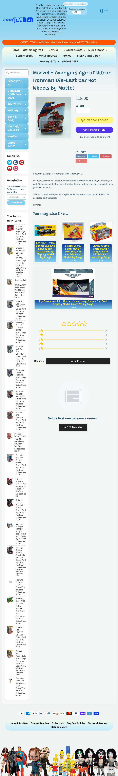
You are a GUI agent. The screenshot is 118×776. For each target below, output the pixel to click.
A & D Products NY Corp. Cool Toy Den (54, 764)
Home (15, 50)
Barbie (55, 51)
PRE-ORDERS (70, 61)
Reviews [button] (39, 361)
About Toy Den (19, 723)
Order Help (58, 723)
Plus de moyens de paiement (94, 137)
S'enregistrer (81, 4)
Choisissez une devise (77, 9)
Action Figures (34, 51)
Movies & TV (50, 62)
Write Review (78, 361)
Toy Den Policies (76, 723)
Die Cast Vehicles (18, 128)
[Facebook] (15, 162)
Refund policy (59, 727)
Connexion (69, 4)
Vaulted (13, 136)
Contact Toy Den (40, 723)
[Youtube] (9, 168)
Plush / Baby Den (90, 57)
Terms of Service (97, 723)
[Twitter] (9, 162)
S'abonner (16, 203)
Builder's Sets (75, 51)
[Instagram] (15, 168)
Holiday (18, 111)
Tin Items (18, 105)
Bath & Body (18, 119)
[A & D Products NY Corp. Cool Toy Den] (18, 19)
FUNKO (69, 57)
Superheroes (26, 57)
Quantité (80, 105)
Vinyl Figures (49, 57)
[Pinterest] (21, 162)
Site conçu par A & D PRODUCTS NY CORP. (64, 767)
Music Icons (98, 51)
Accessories (18, 83)
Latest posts (18, 144)
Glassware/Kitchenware (18, 94)
